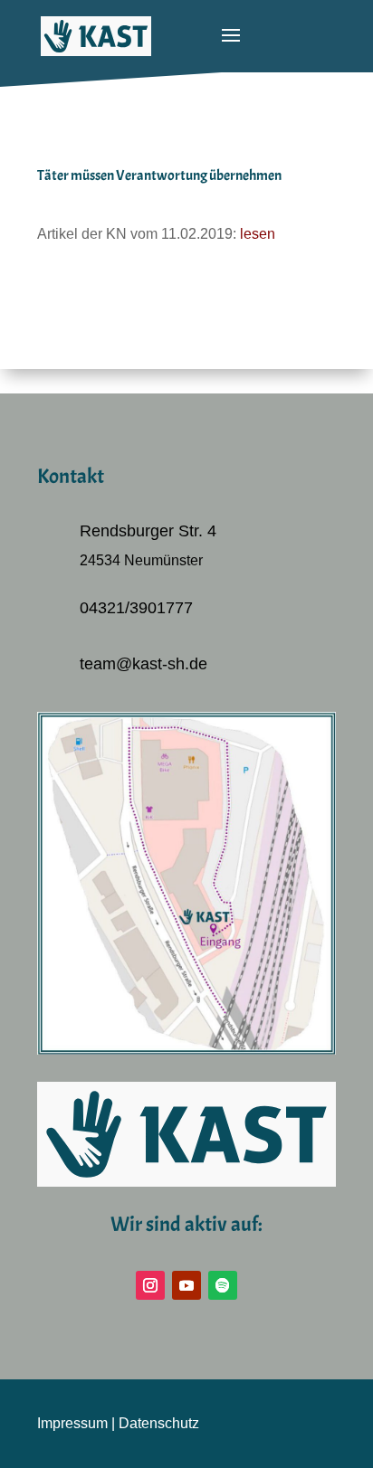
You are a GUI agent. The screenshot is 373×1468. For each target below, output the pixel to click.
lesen (257, 234)
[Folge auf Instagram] (150, 1285)
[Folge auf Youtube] (186, 1285)
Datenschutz (159, 1423)
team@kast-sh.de (143, 664)
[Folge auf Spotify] (222, 1285)
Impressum (72, 1423)
